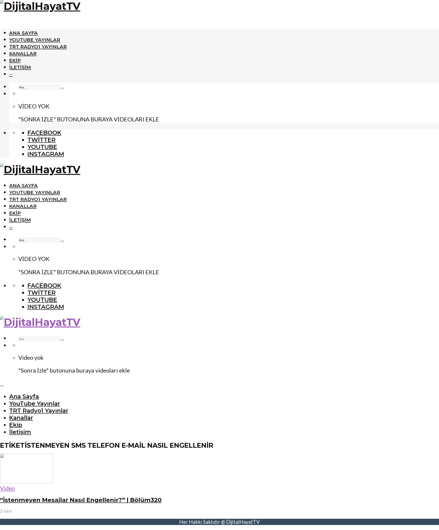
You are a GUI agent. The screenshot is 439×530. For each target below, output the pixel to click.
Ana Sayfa (23, 33)
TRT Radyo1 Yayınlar (38, 46)
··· (11, 74)
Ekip (15, 60)
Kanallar (23, 53)
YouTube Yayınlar (34, 40)
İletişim (20, 67)
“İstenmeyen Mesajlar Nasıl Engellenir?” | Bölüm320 (81, 499)
